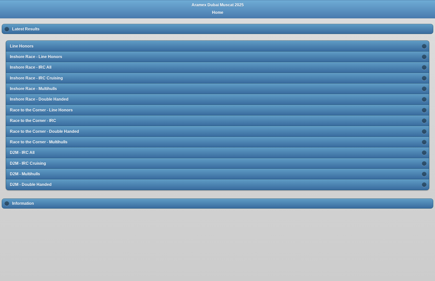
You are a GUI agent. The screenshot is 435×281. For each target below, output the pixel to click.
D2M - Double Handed (31, 184)
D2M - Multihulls (25, 174)
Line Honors (21, 46)
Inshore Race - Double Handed (39, 99)
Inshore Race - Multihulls (33, 89)
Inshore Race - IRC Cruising (36, 78)
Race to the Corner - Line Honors (41, 110)
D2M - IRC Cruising (28, 163)
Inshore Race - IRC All (30, 67)
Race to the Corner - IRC (33, 120)
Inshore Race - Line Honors (36, 57)
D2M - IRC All (22, 152)
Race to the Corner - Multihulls (38, 142)
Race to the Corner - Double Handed (44, 131)
